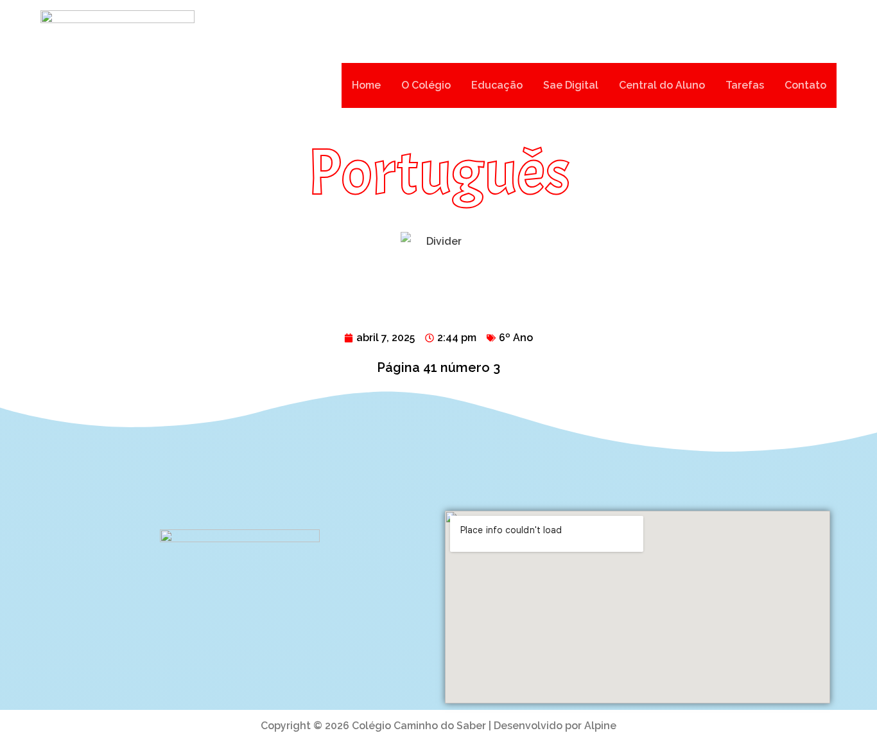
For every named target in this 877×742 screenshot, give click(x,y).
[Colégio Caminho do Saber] (117, 85)
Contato (805, 85)
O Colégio (426, 85)
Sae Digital (570, 85)
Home (366, 85)
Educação (497, 85)
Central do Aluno (662, 85)
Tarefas (744, 85)
